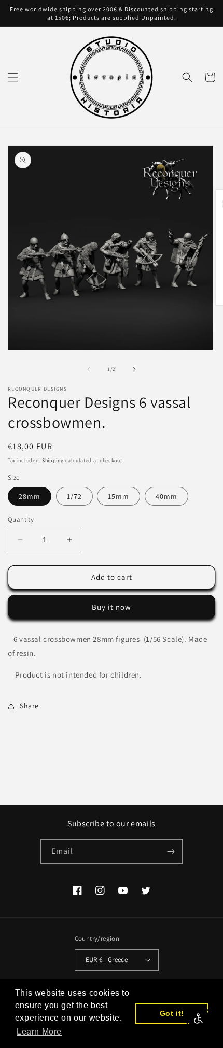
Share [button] (29, 705)
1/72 (74, 496)
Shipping (53, 460)
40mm (166, 496)
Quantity (21, 519)
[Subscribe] (170, 851)
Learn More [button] (39, 1031)
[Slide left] (88, 369)
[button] (13, 77)
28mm (29, 496)
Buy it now (111, 607)
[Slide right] (134, 369)
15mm (118, 496)
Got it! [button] (172, 1013)
